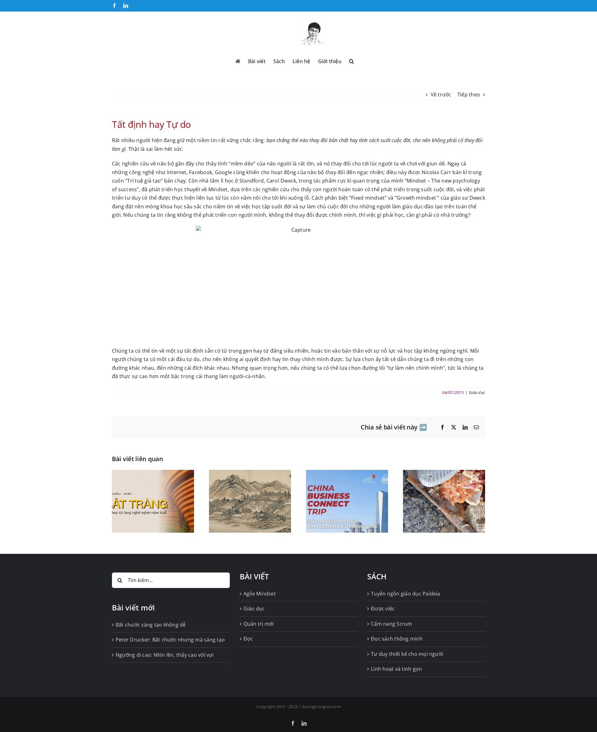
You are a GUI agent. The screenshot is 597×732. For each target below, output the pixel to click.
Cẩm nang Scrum (391, 623)
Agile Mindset (259, 593)
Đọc (248, 638)
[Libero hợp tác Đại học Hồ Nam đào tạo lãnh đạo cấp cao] (347, 473)
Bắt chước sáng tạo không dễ (151, 624)
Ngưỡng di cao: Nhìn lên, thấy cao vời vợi (165, 654)
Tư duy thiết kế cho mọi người (407, 654)
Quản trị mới (258, 623)
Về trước (441, 94)
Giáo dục (477, 392)
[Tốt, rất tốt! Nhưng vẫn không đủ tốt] (444, 473)
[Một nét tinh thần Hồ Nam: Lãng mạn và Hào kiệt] (250, 473)
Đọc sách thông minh (397, 638)
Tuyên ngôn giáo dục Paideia (405, 593)
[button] (351, 60)
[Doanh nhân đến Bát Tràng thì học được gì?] (153, 473)
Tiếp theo (468, 94)
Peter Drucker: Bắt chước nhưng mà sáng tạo (170, 639)
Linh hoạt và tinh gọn (396, 668)
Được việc (383, 608)
